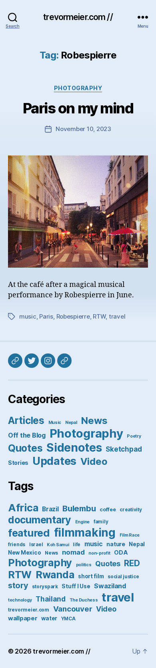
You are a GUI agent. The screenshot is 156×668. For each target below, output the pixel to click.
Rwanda (55, 575)
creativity (131, 510)
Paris (46, 316)
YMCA (68, 619)
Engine (82, 522)
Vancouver (72, 609)
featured (29, 533)
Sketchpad (124, 449)
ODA (121, 552)
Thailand (51, 599)
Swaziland (110, 586)
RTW (99, 316)
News (94, 420)
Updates (54, 460)
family (101, 522)
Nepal (71, 422)
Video (94, 461)
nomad (73, 552)
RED (132, 563)
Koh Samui (58, 544)
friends (16, 544)
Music (55, 422)
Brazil (50, 509)
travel (117, 316)
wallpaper (23, 618)
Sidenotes (74, 447)
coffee (108, 510)
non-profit (99, 553)
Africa (23, 507)
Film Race (130, 535)
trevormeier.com (28, 610)
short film (91, 576)
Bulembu (79, 508)
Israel (36, 544)
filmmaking (85, 532)
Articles (26, 420)
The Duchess (84, 600)
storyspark (45, 586)
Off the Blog (27, 435)
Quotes (25, 448)
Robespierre (73, 316)
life (76, 544)
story (18, 585)
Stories (18, 462)
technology (20, 600)
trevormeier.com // (77, 17)
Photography (78, 88)
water (49, 618)
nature (115, 544)
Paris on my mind (78, 108)
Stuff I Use (76, 586)
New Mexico (24, 552)
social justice (123, 576)
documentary (39, 520)
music (27, 316)
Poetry (134, 436)
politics (84, 564)
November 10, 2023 (83, 129)
